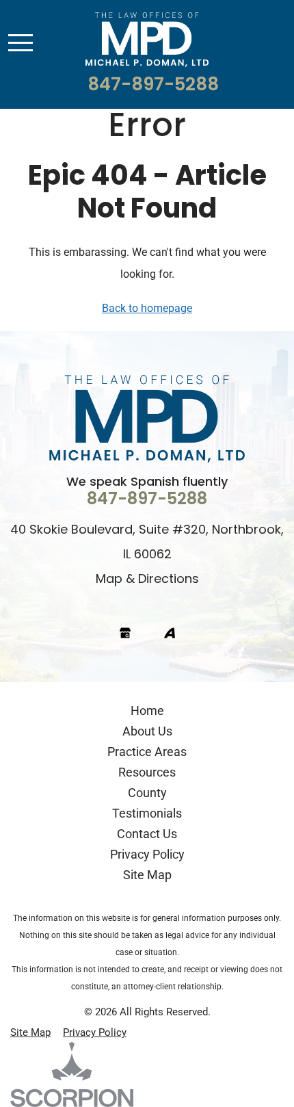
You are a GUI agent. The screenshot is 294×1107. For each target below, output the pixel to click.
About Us (147, 731)
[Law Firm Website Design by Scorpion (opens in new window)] (147, 1074)
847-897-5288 (153, 85)
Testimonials (147, 813)
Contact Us (147, 833)
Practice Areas (147, 751)
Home (147, 710)
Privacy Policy (147, 854)
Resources (147, 772)
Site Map (147, 874)
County (147, 792)
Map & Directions (147, 580)
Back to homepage (147, 307)
